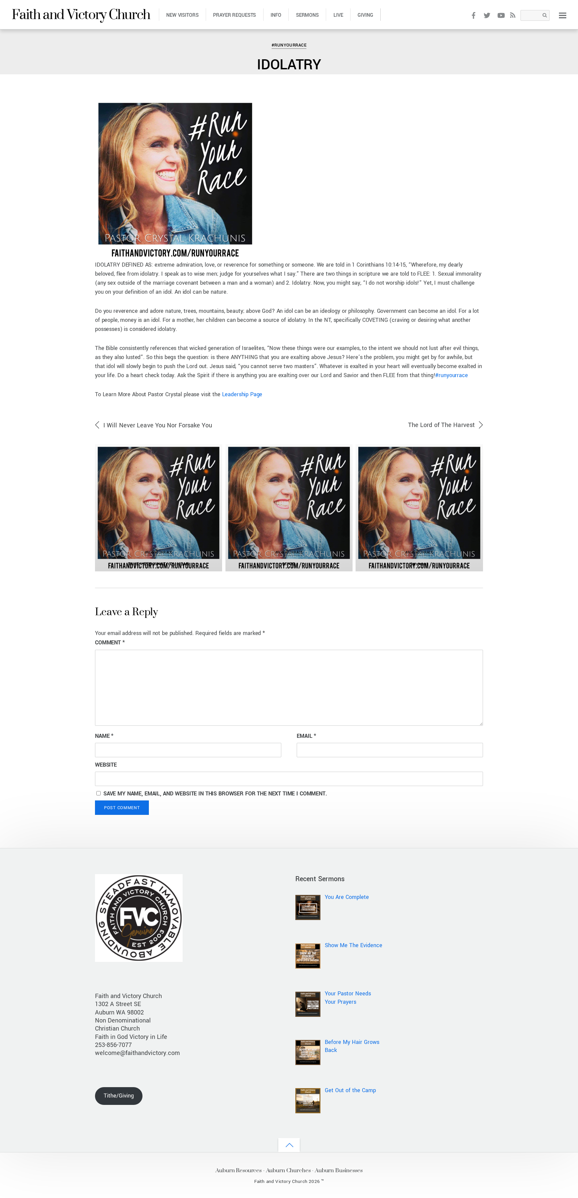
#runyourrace (451, 375)
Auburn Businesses (339, 1170)
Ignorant (419, 564)
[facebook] (473, 15)
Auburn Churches (288, 1170)
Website (106, 765)
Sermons (307, 15)
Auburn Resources (238, 1170)
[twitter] (487, 15)
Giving (365, 15)
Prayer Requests (234, 15)
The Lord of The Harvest (441, 425)
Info (276, 15)
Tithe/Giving (119, 1096)
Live (338, 15)
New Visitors (182, 15)
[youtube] (500, 15)
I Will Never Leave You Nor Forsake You (157, 425)
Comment (110, 642)
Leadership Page (242, 394)
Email (306, 736)
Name (104, 736)
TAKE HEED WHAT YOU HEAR (158, 564)
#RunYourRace (30, 35)
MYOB (289, 564)
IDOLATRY (289, 65)
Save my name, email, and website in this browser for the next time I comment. (215, 793)
